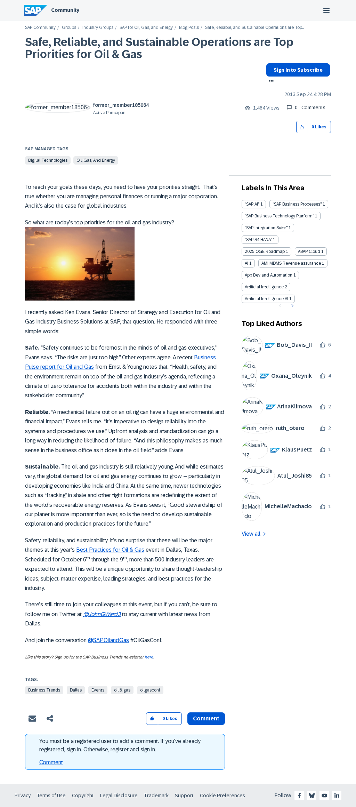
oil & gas (122, 690)
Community (65, 10)
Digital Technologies (47, 160)
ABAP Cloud (309, 251)
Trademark (156, 795)
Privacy (23, 795)
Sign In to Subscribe (298, 70)
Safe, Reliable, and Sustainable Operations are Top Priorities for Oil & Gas (159, 48)
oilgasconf (150, 690)
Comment (51, 762)
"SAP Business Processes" (297, 204)
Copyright (83, 795)
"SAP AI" (252, 204)
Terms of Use (51, 795)
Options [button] (270, 81)
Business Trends (44, 690)
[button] (302, 127)
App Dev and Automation (268, 275)
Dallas (76, 690)
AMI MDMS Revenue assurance (291, 263)
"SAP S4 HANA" (258, 239)
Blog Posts (189, 27)
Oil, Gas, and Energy (95, 160)
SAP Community (40, 27)
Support (184, 795)
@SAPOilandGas (108, 640)
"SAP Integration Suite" (266, 227)
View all (251, 534)
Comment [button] (206, 718)
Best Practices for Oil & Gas (110, 550)
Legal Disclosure (119, 795)
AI (246, 263)
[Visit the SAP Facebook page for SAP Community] (299, 795)
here (149, 657)
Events (97, 690)
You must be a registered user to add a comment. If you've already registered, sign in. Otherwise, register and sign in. (120, 745)
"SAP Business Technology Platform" (279, 216)
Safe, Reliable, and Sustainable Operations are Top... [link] (254, 27)
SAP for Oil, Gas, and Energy (146, 27)
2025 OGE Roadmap (265, 251)
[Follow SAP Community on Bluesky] (312, 795)
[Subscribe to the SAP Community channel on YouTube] (324, 795)
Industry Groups (97, 27)
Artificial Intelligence (264, 287)
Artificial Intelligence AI (266, 298)
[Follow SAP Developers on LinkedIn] (337, 795)
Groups (69, 27)
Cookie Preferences (222, 795)
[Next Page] (291, 306)
